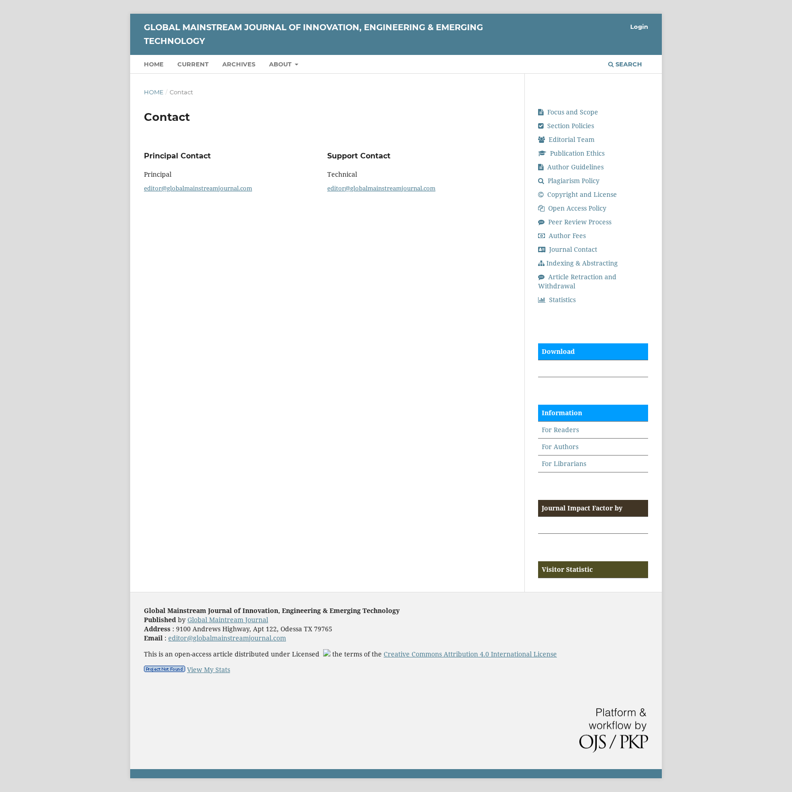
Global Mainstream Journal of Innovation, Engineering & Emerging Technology (313, 34)
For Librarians (564, 463)
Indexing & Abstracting (582, 263)
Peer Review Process (578, 221)
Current (193, 64)
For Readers (560, 429)
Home (154, 64)
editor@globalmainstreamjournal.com (198, 188)
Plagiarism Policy (573, 180)
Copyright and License (581, 194)
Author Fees (566, 235)
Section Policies (569, 125)
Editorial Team (570, 139)
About (281, 64)
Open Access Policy (576, 208)
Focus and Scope (571, 112)
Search (628, 64)
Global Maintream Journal (227, 619)
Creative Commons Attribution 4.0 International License (470, 654)
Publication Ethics (576, 153)
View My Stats (208, 669)
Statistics (561, 299)
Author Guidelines (574, 167)
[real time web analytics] (164, 669)
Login (639, 26)
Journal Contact (572, 249)
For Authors (560, 446)
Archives (238, 64)
